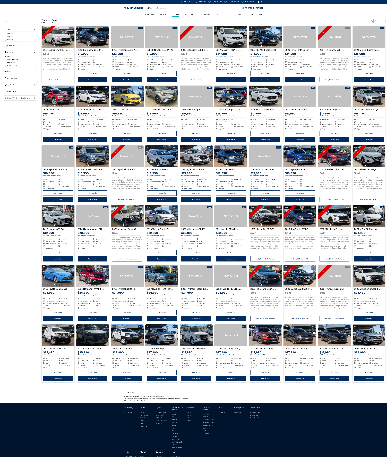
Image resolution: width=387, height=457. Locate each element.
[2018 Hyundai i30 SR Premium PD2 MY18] (265, 156)
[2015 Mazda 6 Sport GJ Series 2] (196, 96)
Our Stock (175, 14)
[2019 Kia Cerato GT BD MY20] (299, 216)
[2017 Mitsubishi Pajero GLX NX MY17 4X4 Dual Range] (196, 335)
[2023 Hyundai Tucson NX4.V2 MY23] (369, 335)
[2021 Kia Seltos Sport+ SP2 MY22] (265, 335)
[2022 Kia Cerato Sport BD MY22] (265, 276)
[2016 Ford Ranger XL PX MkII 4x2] (230, 96)
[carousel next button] (72, 37)
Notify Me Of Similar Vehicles (58, 80)
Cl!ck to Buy (149, 14)
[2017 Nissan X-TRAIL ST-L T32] (230, 37)
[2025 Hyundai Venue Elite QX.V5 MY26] (334, 395)
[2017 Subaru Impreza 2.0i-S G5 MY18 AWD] (334, 96)
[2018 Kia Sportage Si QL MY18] (369, 96)
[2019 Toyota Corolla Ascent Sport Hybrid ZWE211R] (58, 276)
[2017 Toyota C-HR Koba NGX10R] (161, 96)
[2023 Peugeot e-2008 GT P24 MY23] (161, 395)
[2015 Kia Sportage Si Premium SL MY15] (92, 37)
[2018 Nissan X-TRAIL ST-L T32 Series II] (230, 156)
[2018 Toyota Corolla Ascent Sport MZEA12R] (161, 216)
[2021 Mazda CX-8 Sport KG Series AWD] (265, 395)
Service (240, 14)
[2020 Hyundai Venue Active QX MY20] (299, 156)
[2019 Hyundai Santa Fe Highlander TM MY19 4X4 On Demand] (127, 276)
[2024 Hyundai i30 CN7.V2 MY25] (230, 276)
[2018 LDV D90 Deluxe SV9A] (92, 156)
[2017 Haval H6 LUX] (58, 96)
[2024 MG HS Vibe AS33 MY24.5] (161, 156)
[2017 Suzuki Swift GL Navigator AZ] (58, 37)
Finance (219, 14)
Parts (251, 14)
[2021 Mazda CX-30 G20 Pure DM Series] (265, 216)
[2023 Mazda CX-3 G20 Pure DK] (299, 276)
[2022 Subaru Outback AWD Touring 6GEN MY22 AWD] (196, 395)
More (261, 14)
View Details (93, 73)
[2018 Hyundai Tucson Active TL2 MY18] (127, 156)
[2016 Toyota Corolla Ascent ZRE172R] (92, 96)
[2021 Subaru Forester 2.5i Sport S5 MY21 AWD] (299, 395)
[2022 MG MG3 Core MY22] (127, 96)
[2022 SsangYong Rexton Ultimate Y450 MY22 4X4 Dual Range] (92, 335)
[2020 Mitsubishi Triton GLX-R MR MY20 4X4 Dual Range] (127, 216)
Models (163, 14)
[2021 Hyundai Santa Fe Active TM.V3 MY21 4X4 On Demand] (127, 395)
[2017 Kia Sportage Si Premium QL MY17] (334, 37)
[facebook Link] (258, 2)
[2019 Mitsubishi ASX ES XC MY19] (299, 96)
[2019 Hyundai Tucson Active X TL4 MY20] (58, 156)
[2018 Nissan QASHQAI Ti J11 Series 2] (369, 156)
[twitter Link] (261, 2)
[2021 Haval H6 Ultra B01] (334, 156)
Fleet (229, 14)
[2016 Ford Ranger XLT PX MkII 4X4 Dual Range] (161, 335)
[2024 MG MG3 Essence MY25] (369, 216)
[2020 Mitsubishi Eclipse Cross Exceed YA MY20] (334, 216)
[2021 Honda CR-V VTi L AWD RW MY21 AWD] (92, 276)
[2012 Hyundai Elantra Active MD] (127, 37)
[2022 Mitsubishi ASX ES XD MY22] (196, 216)
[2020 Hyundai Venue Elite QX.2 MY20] (92, 216)
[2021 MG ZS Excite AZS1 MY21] (369, 37)
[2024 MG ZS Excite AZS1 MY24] (265, 96)
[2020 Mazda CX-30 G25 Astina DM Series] (334, 335)
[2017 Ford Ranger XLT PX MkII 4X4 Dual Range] (127, 335)
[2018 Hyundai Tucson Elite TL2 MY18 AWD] (196, 276)
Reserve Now (92, 80)
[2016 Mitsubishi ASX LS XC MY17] (196, 37)
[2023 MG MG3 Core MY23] (265, 37)
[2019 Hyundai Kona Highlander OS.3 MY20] (161, 276)
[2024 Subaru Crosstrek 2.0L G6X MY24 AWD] (230, 395)
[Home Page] (133, 8)
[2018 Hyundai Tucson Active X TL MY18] (196, 156)
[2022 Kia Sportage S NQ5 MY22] (230, 335)
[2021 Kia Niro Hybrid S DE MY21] (299, 335)
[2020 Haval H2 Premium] (299, 37)
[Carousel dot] (54, 46)
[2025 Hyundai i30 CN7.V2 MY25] (92, 395)
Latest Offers (189, 14)
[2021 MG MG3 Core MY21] (161, 37)
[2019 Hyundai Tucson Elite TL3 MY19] (334, 276)
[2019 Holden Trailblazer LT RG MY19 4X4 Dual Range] (58, 335)
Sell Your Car (205, 14)
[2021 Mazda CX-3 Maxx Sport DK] (230, 216)
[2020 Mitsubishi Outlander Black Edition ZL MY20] (369, 276)
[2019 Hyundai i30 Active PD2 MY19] (58, 216)
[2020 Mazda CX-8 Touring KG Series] (58, 395)
